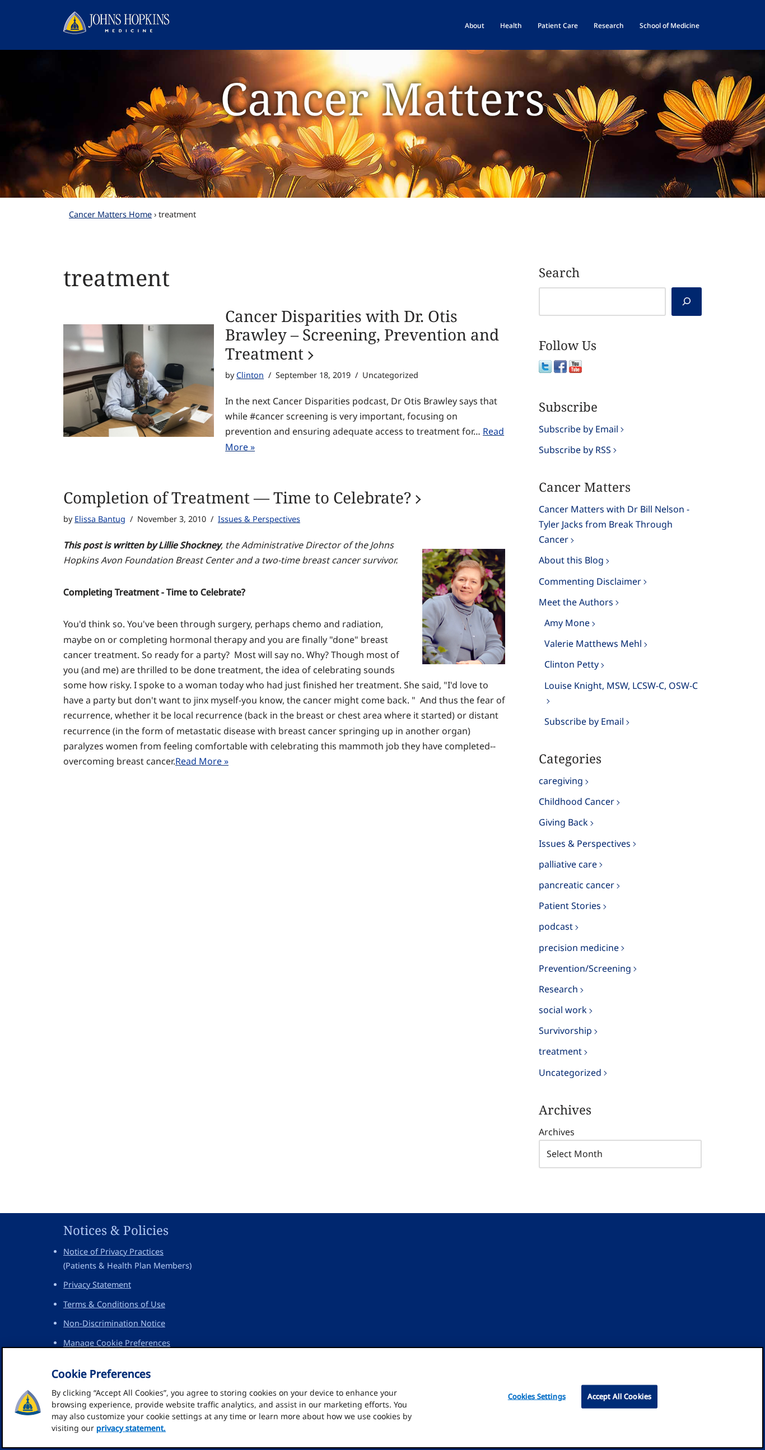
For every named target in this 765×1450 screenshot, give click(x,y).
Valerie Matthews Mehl (593, 643)
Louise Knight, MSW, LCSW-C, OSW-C (621, 685)
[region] (382, 1397)
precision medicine (579, 947)
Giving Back (563, 822)
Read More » (201, 761)
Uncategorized (570, 1072)
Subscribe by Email (578, 429)
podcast (556, 926)
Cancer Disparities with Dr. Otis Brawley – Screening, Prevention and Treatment (362, 335)
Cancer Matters (382, 97)
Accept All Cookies (619, 1396)
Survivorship (565, 1030)
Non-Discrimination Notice (114, 1323)
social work (563, 1010)
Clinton (250, 375)
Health (511, 25)
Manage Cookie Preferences (116, 1342)
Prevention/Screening (585, 968)
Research (609, 25)
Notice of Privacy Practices (113, 1251)
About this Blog (571, 560)
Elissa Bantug (99, 519)
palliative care (568, 864)
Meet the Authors (576, 602)
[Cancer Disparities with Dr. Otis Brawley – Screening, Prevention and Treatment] (138, 380)
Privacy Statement (97, 1284)
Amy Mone (567, 623)
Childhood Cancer (576, 801)
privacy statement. (131, 1428)
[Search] (686, 301)
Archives (557, 1132)
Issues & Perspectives (259, 519)
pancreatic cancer (576, 885)
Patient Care (558, 25)
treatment (560, 1051)
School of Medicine (669, 25)
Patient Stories (570, 905)
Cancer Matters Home (110, 214)
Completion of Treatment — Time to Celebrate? (237, 497)
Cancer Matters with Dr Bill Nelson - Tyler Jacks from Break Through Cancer (614, 524)
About (474, 25)
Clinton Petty (571, 664)
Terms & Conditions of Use (114, 1304)
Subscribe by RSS (575, 450)
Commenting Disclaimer (590, 581)
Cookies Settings (537, 1396)
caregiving (561, 781)
